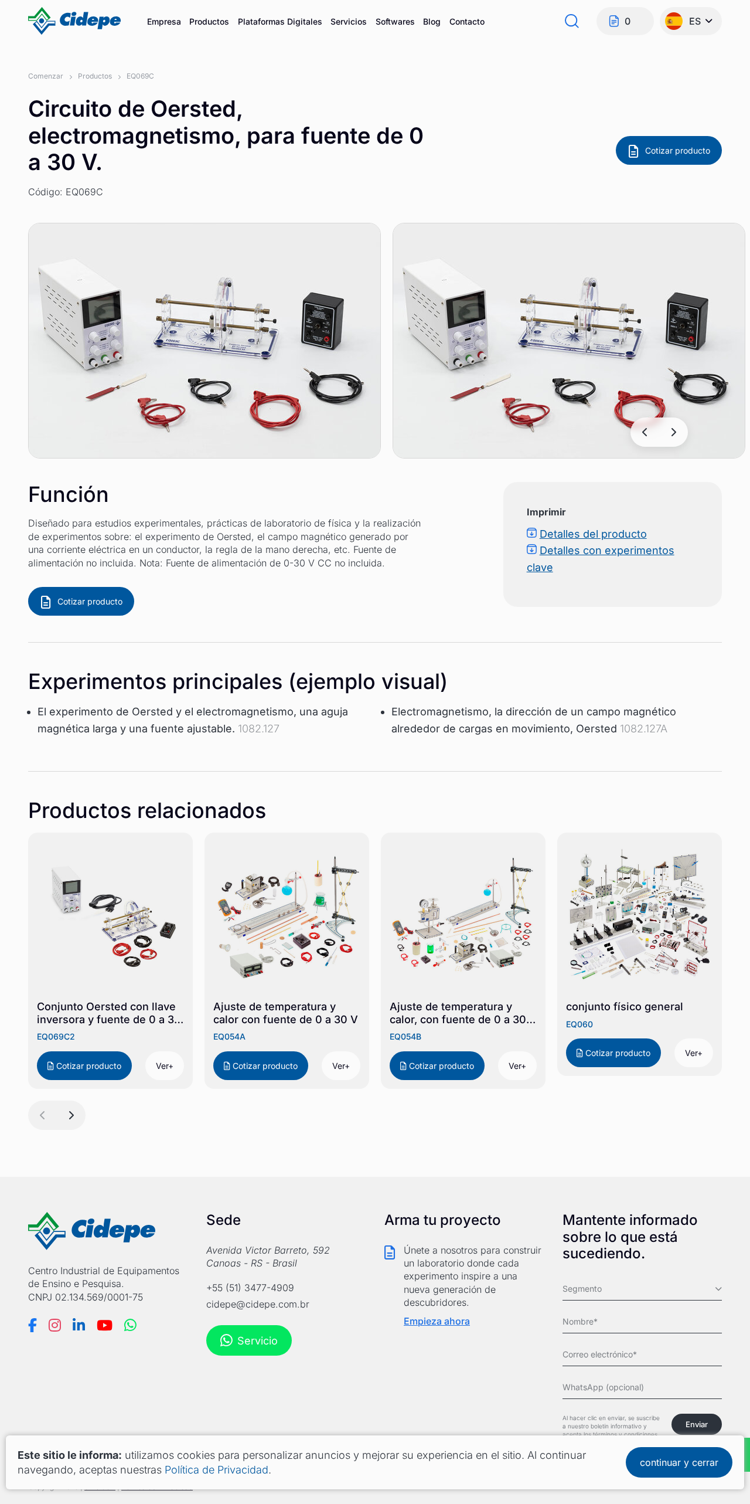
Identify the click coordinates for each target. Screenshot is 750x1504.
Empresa (164, 21)
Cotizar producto (677, 150)
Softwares (395, 21)
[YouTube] (104, 1325)
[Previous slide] (645, 432)
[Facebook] (32, 1325)
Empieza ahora (437, 1321)
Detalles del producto (593, 534)
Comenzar (45, 76)
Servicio (257, 1341)
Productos (209, 21)
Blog (432, 21)
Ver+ (164, 1066)
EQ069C (140, 76)
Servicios (348, 21)
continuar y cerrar (679, 1462)
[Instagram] (55, 1325)
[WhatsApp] (130, 1325)
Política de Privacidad (216, 1470)
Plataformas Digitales (280, 21)
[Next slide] (673, 432)
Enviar (697, 1424)
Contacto (467, 21)
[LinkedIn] (79, 1325)
